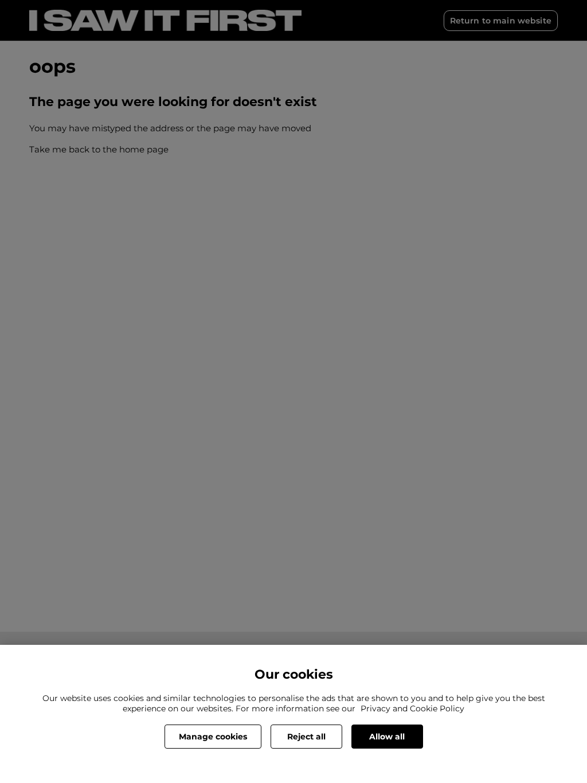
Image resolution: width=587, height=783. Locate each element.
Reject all (306, 736)
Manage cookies (213, 736)
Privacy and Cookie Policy (412, 708)
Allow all (387, 736)
